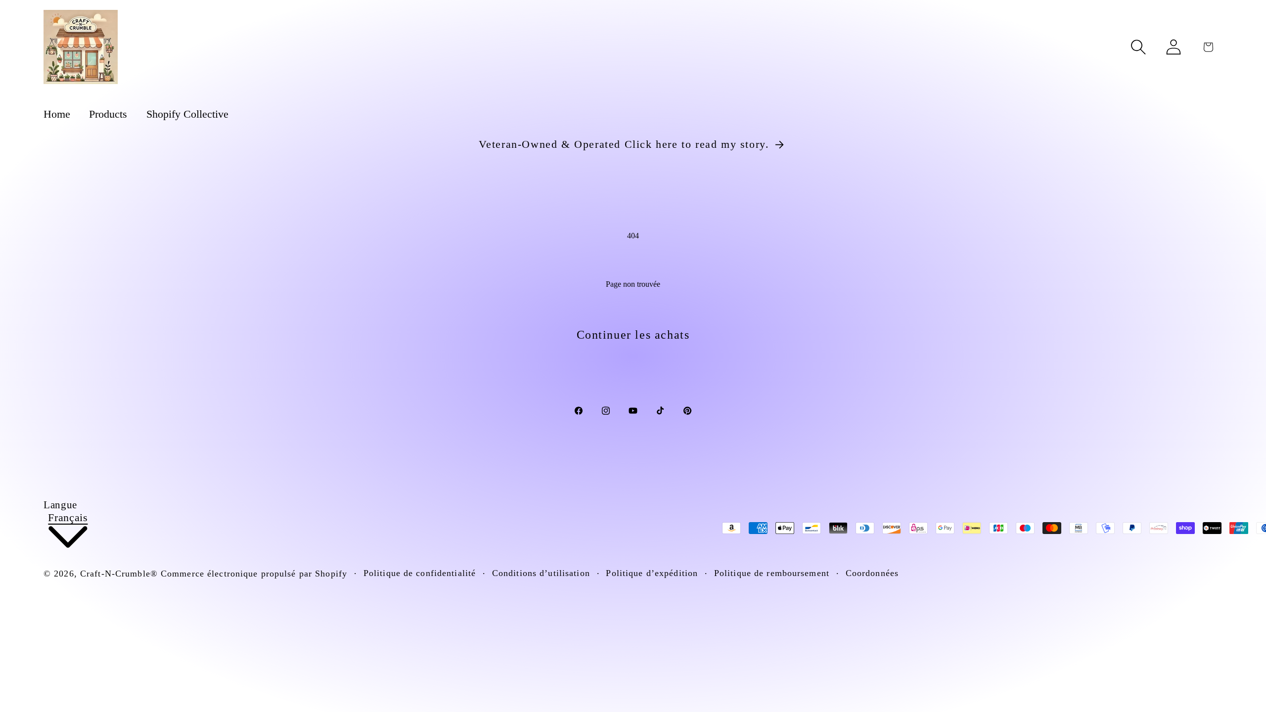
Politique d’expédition (652, 573)
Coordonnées (872, 573)
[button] (1138, 47)
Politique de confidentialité (419, 573)
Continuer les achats (633, 334)
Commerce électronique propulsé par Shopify (254, 573)
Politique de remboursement (771, 573)
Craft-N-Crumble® (119, 573)
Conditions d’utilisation (541, 573)
